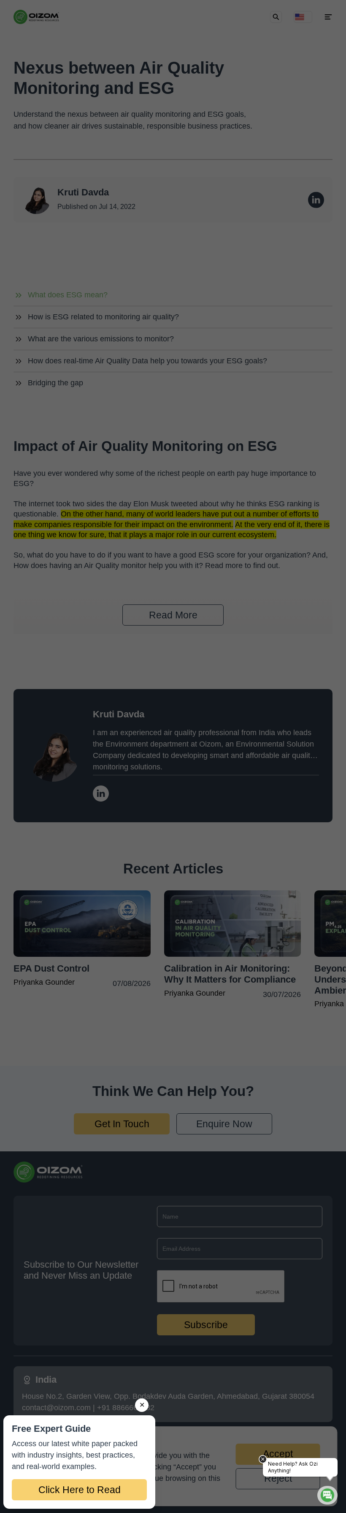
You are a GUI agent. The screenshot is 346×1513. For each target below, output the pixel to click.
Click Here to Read (79, 1489)
